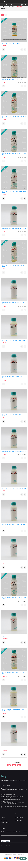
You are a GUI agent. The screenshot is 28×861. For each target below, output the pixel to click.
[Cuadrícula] (2, 15)
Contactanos (3, 824)
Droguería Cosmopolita (7, 4)
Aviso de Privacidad (18, 820)
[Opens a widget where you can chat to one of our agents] (23, 858)
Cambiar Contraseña (5, 822)
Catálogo (3, 6)
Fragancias (19, 6)
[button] (3, 49)
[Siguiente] (20, 765)
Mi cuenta (3, 817)
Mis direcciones (4, 820)
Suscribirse (5, 841)
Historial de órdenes (4, 818)
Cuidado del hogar (11, 6)
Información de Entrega (18, 817)
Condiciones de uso (17, 818)
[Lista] (5, 15)
